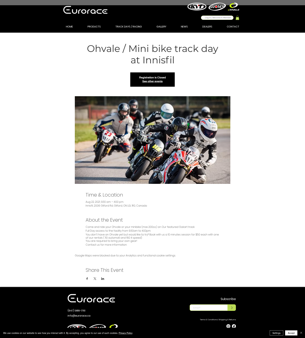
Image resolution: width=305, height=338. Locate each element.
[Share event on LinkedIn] (102, 278)
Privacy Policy (125, 333)
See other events (152, 81)
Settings (276, 333)
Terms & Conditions (208, 319)
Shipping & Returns (227, 319)
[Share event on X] (94, 278)
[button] (237, 18)
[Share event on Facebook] (87, 278)
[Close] (301, 332)
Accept (291, 333)
